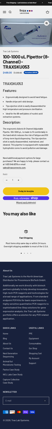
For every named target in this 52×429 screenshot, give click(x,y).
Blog (5, 338)
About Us (7, 343)
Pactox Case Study (11, 369)
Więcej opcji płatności (26, 202)
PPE (30, 333)
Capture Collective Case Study (11, 381)
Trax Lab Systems (11, 51)
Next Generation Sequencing (10, 355)
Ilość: (5, 174)
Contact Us (8, 348)
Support (32, 363)
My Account (34, 358)
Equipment (34, 338)
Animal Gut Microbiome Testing (12, 363)
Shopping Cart (35, 353)
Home (5, 333)
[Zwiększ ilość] (18, 180)
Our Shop (33, 348)
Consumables (35, 343)
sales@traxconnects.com (14, 167)
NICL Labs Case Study (13, 374)
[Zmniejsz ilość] (6, 180)
